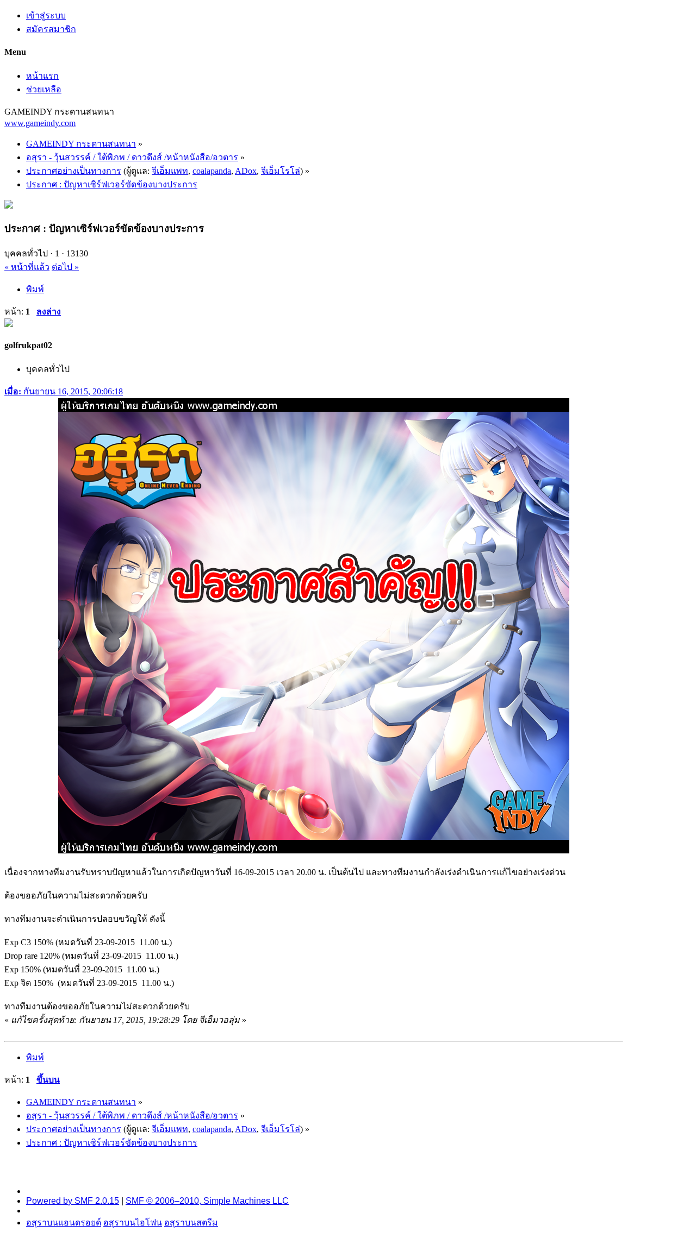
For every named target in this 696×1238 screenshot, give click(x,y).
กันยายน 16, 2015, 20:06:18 (63, 391)
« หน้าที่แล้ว (26, 267)
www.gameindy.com (40, 123)
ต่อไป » (65, 267)
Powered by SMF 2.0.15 (72, 1200)
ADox (246, 170)
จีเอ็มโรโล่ (280, 170)
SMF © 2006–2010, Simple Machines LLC (207, 1200)
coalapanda (211, 170)
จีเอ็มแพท (170, 170)
